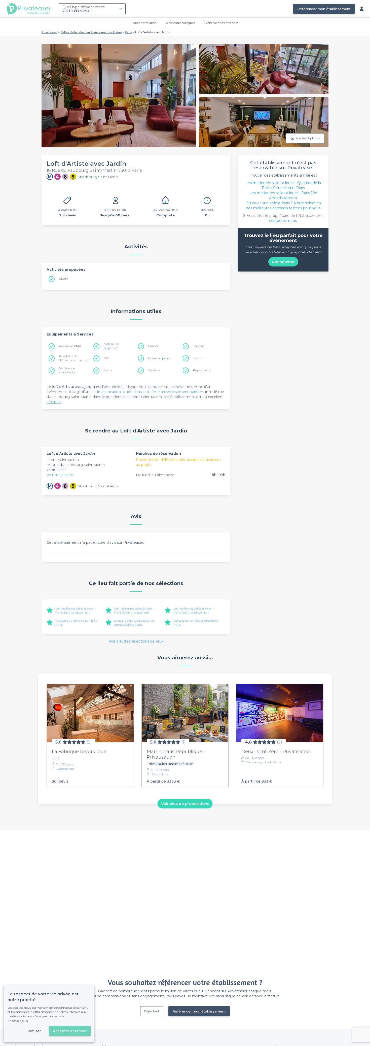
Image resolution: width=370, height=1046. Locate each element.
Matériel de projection (112, 346)
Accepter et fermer (70, 1031)
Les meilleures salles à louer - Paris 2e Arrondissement (75, 610)
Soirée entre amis (144, 23)
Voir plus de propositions (185, 803)
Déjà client (151, 1011)
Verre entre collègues (180, 23)
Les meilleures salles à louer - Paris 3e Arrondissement (134, 610)
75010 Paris (56, 469)
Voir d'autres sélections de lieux (136, 641)
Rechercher (283, 261)
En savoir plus (18, 1021)
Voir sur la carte (60, 475)
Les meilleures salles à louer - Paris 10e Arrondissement (193, 610)
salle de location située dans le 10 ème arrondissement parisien (148, 391)
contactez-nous (283, 220)
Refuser (34, 1031)
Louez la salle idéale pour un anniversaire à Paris (134, 622)
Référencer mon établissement (324, 9)
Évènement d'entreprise (221, 23)
